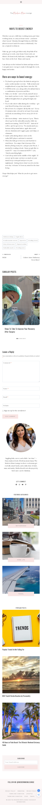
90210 (6, 256)
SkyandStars (21, 802)
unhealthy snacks (8, 248)
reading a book (33, 240)
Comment (7, 363)
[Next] (36, 306)
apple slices (19, 236)
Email (5, 397)
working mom (20, 248)
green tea (23, 240)
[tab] (17, 338)
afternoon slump (8, 236)
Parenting (21, 791)
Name (5, 389)
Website (6, 406)
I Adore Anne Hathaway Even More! (31, 257)
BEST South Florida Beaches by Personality (16, 696)
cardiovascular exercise (10, 240)
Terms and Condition (16, 793)
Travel (32, 796)
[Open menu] (21, 1)
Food (26, 796)
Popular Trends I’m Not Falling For (13, 649)
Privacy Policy (10, 791)
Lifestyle (29, 793)
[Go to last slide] (5, 306)
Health (21, 25)
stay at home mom (8, 244)
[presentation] (21, 300)
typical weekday (21, 244)
